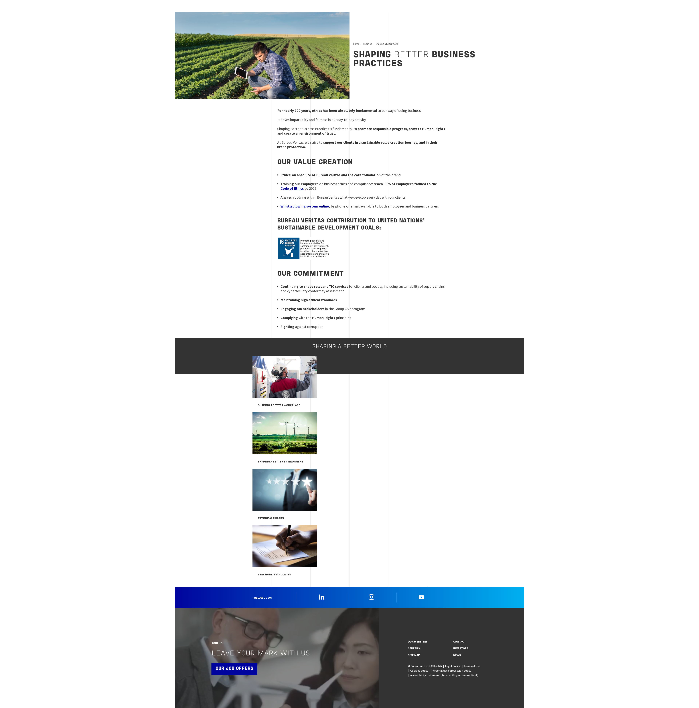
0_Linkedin (321, 597)
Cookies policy (419, 670)
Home (356, 43)
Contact (459, 641)
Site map (414, 655)
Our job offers (234, 669)
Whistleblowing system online (305, 206)
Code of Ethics (292, 188)
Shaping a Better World (387, 43)
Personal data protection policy (451, 670)
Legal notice (453, 666)
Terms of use (472, 666)
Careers (414, 648)
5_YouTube (421, 597)
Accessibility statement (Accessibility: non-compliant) (444, 675)
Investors (460, 648)
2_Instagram (371, 597)
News (457, 655)
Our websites (418, 641)
